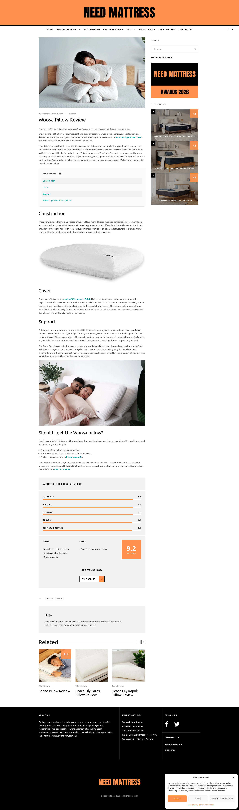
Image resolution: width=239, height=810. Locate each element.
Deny (198, 798)
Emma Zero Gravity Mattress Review (139, 735)
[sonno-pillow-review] (55, 665)
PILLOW (50, 598)
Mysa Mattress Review (132, 726)
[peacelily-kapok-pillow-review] (128, 665)
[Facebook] (228, 29)
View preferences (222, 798)
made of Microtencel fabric (77, 299)
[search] (195, 49)
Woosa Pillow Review (132, 722)
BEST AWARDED (92, 29)
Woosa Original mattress (128, 137)
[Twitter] (232, 29)
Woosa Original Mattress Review (137, 739)
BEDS (129, 29)
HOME (50, 29)
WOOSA (60, 598)
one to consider (62, 469)
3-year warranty (74, 457)
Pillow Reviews (57, 114)
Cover (46, 187)
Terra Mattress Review (133, 730)
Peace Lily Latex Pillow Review (88, 693)
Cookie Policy (193, 805)
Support (46, 194)
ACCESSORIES (145, 29)
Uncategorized (44, 114)
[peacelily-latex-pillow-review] (92, 665)
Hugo (48, 615)
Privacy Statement (206, 805)
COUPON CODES (167, 29)
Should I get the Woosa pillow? (57, 200)
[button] (233, 777)
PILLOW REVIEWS (112, 29)
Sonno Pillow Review (54, 691)
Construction (49, 181)
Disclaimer (170, 750)
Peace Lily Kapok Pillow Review (125, 693)
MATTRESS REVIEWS (66, 29)
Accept (177, 798)
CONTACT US (185, 29)
